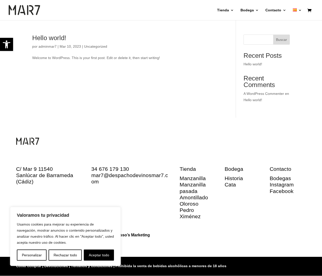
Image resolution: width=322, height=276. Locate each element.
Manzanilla (193, 178)
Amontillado (194, 197)
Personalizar (32, 255)
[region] (65, 236)
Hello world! (49, 38)
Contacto (273, 10)
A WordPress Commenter (264, 94)
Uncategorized (95, 46)
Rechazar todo (65, 255)
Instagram (282, 184)
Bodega (247, 10)
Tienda (223, 10)
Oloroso (189, 204)
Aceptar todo (99, 255)
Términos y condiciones (91, 266)
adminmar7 (47, 46)
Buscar (281, 40)
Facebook (282, 191)
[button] (6, 44)
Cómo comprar (29, 266)
